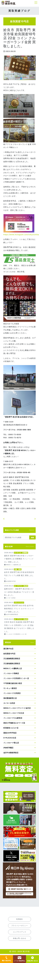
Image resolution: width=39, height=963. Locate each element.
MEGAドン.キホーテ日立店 (13, 713)
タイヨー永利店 (9, 703)
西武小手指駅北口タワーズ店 (14, 723)
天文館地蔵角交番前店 (11, 663)
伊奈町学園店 (8, 748)
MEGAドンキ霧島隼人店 (12, 668)
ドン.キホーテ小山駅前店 (12, 718)
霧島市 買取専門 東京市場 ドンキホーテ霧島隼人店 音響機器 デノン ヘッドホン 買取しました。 (19, 558)
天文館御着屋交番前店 (11, 658)
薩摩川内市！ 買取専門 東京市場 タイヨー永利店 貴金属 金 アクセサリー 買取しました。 (19, 591)
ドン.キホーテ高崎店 (11, 673)
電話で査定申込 (6, 960)
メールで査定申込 (19, 961)
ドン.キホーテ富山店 (11, 743)
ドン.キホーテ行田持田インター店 (16, 678)
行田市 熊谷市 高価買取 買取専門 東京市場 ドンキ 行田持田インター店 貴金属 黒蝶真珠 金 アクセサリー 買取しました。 (19, 626)
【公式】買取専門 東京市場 (9, 3)
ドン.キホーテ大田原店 (12, 693)
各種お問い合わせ (32, 961)
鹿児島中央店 (8, 649)
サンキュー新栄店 (10, 688)
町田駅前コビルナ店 (10, 728)
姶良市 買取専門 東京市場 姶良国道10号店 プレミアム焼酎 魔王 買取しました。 (19, 575)
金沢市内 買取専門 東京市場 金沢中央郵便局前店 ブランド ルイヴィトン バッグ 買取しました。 (19, 608)
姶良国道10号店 (9, 654)
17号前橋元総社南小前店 (12, 683)
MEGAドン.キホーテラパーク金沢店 (17, 708)
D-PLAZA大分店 (9, 738)
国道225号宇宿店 (10, 733)
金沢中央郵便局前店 (10, 753)
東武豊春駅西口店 (10, 698)
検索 (32, 537)
